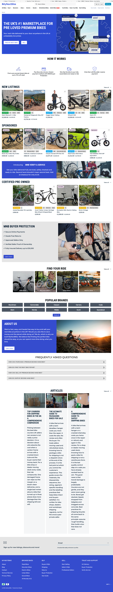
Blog (3, 567)
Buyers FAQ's (46, 564)
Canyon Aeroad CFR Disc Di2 (55, 153)
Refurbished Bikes (44, 8)
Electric (28, 8)
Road (9, 8)
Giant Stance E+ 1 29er (9, 115)
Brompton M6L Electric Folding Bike (66, 211)
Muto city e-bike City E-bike (10, 153)
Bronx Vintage (83, 210)
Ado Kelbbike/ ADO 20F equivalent (97, 154)
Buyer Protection (47, 573)
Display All (56, 315)
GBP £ (108, 584)
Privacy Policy (6, 576)
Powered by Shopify (17, 588)
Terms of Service (7, 573)
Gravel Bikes (26, 576)
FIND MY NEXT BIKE (11, 42)
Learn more (8, 256)
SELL (24, 42)
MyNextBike (9, 588)
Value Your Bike (73, 8)
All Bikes (4, 8)
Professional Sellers (68, 570)
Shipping (44, 567)
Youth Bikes (65, 8)
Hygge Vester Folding (52, 115)
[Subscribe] (108, 543)
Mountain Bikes (27, 567)
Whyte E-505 (72, 115)
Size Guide (93, 8)
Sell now (108, 4)
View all (106, 87)
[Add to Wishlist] (20, 92)
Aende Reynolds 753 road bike (22, 210)
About (3, 12)
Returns (44, 570)
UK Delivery (85, 564)
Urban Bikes (26, 573)
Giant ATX (93, 115)
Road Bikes (25, 564)
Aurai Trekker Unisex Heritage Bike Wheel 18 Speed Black (44, 211)
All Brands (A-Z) (27, 578)
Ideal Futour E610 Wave (75, 153)
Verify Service (86, 570)
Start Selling (82, 8)
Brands (35, 8)
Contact (4, 570)
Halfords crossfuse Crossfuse (33, 153)
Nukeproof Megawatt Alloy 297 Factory (33, 116)
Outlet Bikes (54, 8)
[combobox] (55, 4)
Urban (22, 8)
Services (107, 8)
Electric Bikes (26, 570)
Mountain (15, 8)
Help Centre (101, 8)
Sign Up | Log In (99, 4)
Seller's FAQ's (66, 567)
